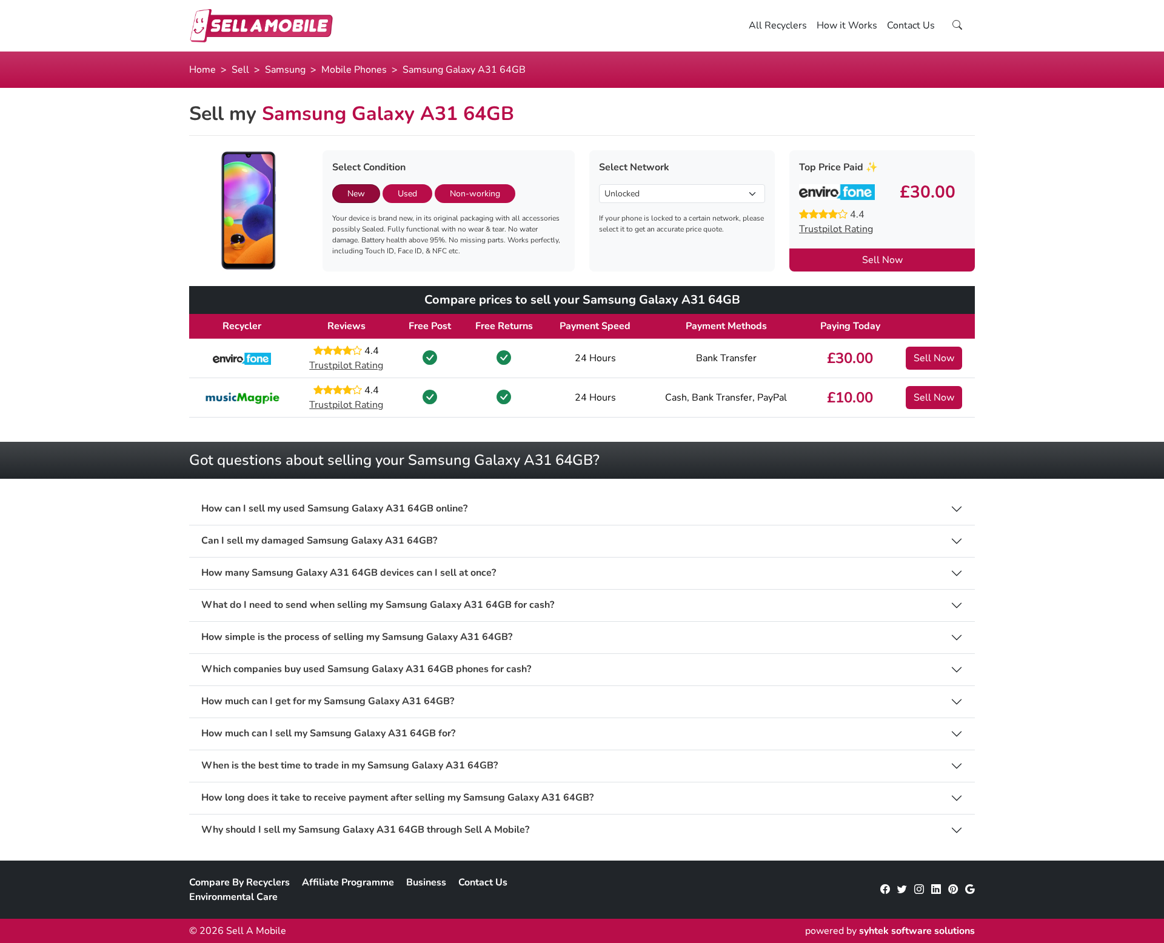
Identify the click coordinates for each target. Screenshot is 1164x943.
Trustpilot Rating (836, 229)
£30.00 (850, 358)
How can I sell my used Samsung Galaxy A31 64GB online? (334, 509)
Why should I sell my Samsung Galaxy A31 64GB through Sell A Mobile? (365, 830)
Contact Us (911, 25)
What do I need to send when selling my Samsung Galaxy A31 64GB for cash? (377, 605)
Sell (240, 69)
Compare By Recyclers (239, 882)
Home (202, 69)
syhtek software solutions (917, 931)
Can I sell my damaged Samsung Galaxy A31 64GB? (319, 541)
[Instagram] (919, 889)
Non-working (475, 193)
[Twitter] (902, 889)
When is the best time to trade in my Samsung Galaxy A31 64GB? (349, 765)
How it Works (847, 25)
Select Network (634, 167)
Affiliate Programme (348, 882)
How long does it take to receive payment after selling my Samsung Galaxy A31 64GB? (397, 798)
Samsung (285, 69)
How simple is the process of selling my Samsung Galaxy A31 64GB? (356, 637)
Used (407, 193)
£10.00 (850, 397)
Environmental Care (233, 897)
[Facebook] (885, 889)
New (356, 193)
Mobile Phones (354, 69)
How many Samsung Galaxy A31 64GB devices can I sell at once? (348, 573)
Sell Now (882, 260)
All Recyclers (778, 25)
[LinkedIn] (936, 889)
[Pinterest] (953, 889)
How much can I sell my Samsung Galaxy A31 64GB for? (328, 733)
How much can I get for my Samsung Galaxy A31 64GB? (327, 701)
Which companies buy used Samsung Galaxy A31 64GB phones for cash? (366, 669)
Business (426, 882)
